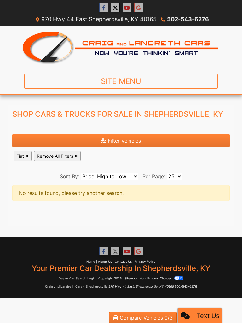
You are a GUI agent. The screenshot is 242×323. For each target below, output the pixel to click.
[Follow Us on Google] (138, 7)
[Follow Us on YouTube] (127, 7)
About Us (105, 261)
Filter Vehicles (123, 141)
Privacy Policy (145, 261)
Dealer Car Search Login (77, 278)
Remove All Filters (55, 156)
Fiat (20, 156)
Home (90, 261)
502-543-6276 (188, 19)
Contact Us (123, 261)
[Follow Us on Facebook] (103, 7)
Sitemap (130, 278)
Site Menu (121, 81)
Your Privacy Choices (156, 278)
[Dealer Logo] (121, 48)
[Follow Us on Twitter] (115, 7)
